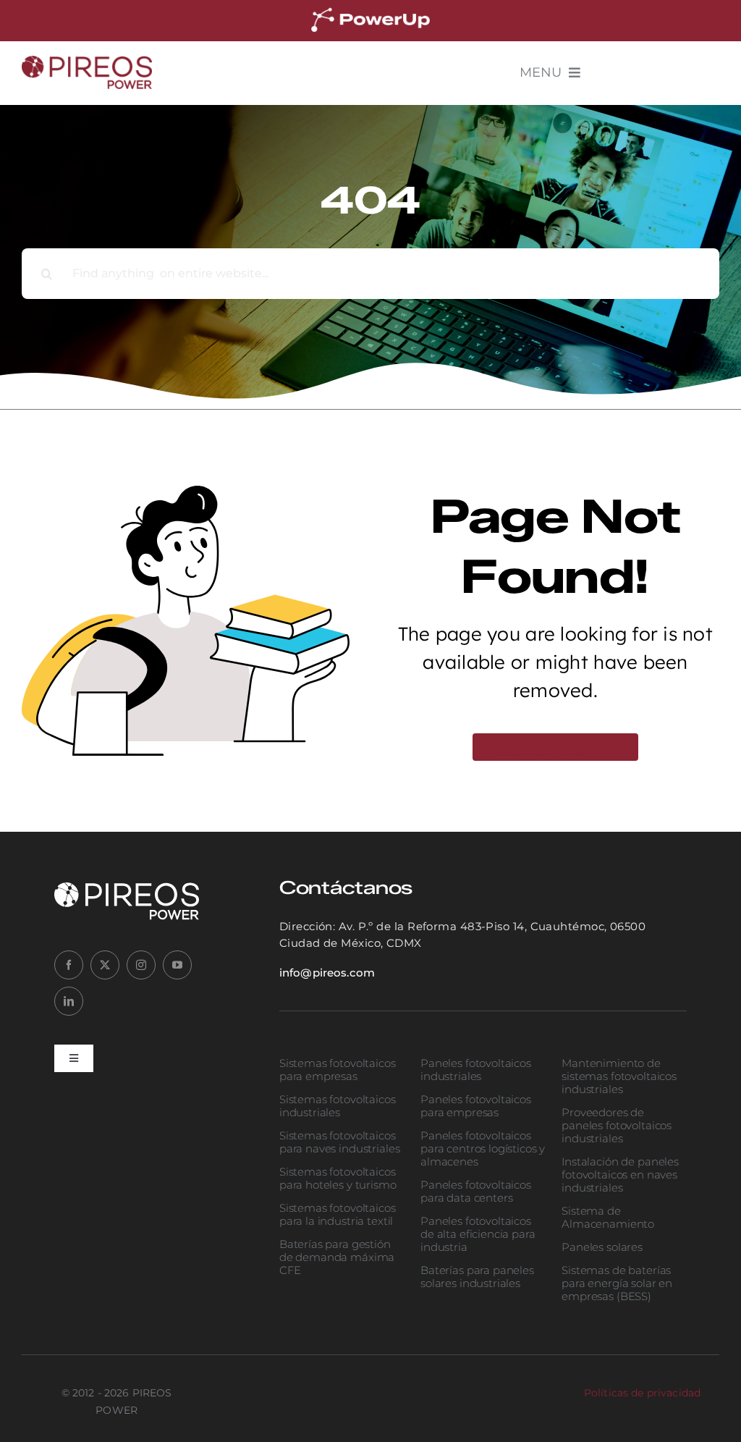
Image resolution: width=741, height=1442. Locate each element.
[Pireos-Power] (87, 62)
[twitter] (104, 964)
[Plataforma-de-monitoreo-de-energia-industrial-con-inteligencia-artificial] (370, 10)
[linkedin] (68, 1001)
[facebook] (68, 964)
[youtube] (177, 964)
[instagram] (141, 964)
